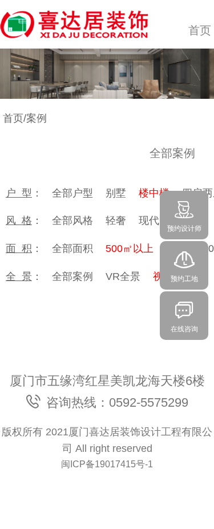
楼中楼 (154, 193)
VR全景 (123, 276)
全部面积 (72, 248)
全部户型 (72, 193)
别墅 (116, 193)
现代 (149, 220)
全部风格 (72, 220)
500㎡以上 (130, 248)
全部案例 (72, 276)
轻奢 (116, 220)
